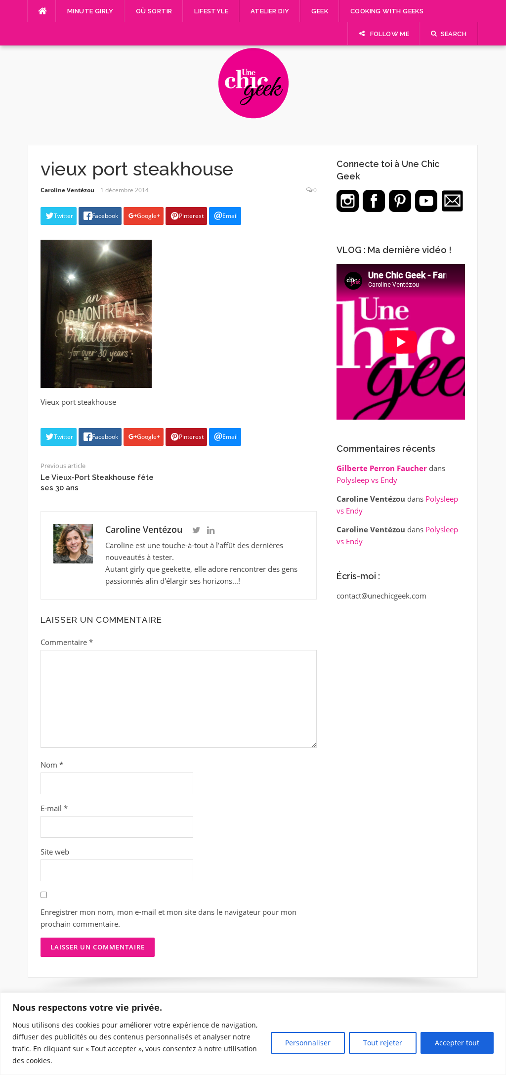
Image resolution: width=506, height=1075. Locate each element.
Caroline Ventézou (67, 190)
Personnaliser (308, 1042)
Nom (52, 765)
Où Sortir (154, 11)
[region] (253, 1033)
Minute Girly (90, 11)
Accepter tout (457, 1042)
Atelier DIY (270, 11)
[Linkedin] (210, 530)
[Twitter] (196, 530)
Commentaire (67, 642)
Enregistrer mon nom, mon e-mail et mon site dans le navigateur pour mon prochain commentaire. (168, 918)
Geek (319, 11)
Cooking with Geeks (386, 11)
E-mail (54, 808)
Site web (55, 852)
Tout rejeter (382, 1042)
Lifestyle (211, 11)
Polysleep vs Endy (367, 480)
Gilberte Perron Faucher (382, 468)
